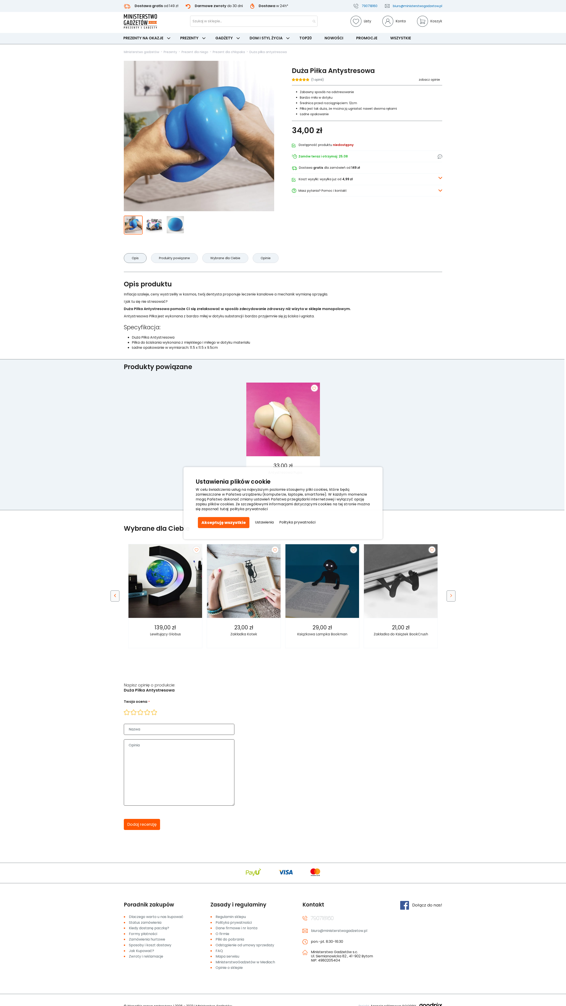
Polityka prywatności (297, 522)
